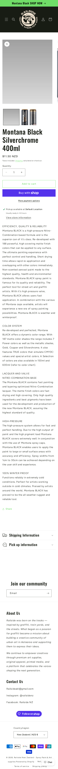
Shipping (19, 161)
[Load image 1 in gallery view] (11, 117)
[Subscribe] (47, 593)
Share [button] (9, 509)
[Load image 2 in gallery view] (29, 117)
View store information (18, 217)
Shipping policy (39, 766)
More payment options (29, 201)
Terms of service (21, 766)
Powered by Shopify (25, 761)
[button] (6, 19)
